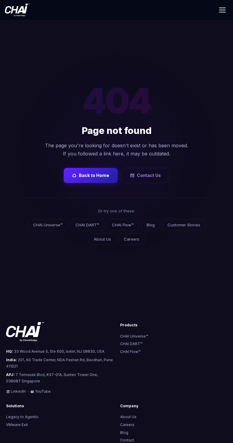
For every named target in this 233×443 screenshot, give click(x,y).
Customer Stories (183, 224)
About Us (102, 239)
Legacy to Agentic (22, 417)
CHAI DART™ (87, 224)
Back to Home (94, 175)
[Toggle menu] (222, 10)
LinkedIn (18, 391)
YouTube (43, 391)
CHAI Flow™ (123, 224)
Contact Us (149, 175)
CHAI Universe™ (48, 224)
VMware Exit (17, 424)
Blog (151, 224)
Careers (131, 239)
